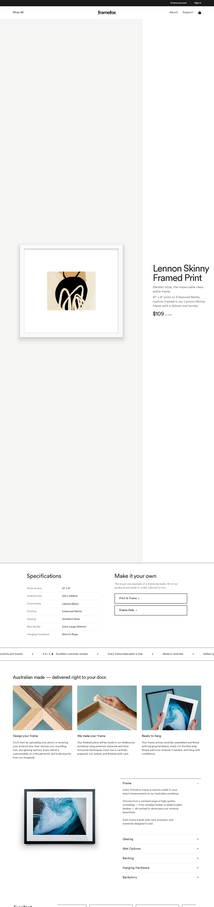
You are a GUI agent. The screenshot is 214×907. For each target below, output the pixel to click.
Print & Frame (128, 598)
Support (188, 12)
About (174, 12)
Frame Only (126, 610)
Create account (178, 3)
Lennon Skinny (70, 604)
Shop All (18, 12)
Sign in (197, 3)
